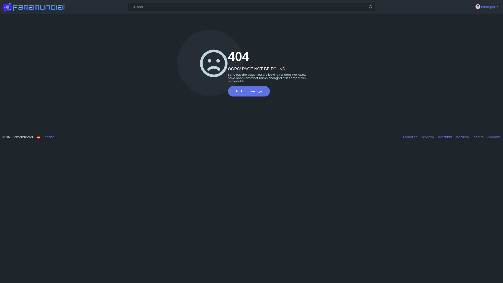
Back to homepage (249, 91)
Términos (427, 137)
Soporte (478, 137)
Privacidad (445, 137)
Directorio (493, 137)
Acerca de (410, 137)
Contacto (462, 137)
